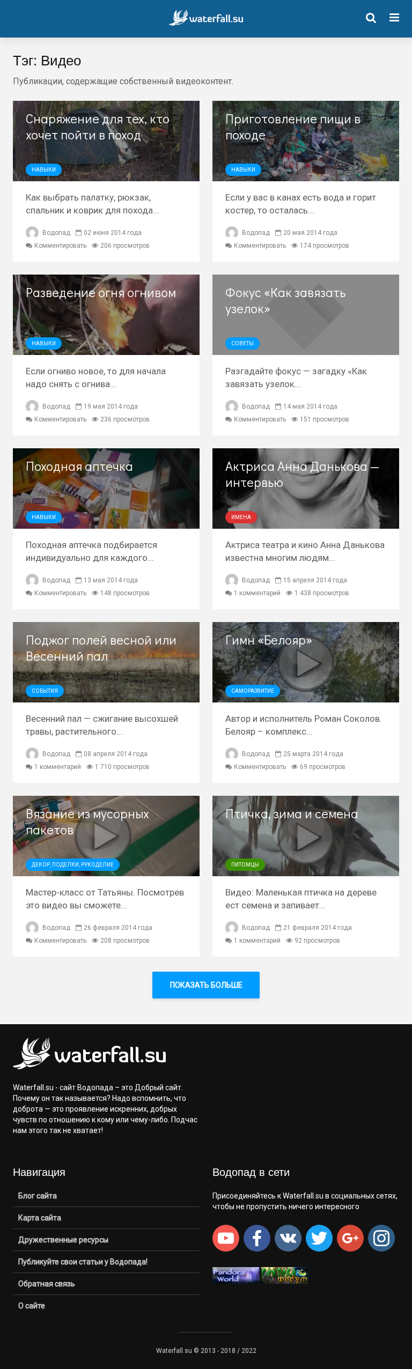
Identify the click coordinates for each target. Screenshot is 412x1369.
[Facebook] (257, 1238)
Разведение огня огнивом (101, 292)
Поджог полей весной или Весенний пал (101, 648)
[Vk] (288, 1238)
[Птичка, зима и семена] (305, 835)
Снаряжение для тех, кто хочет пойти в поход (98, 126)
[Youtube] (225, 1238)
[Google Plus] (350, 1238)
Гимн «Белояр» (268, 640)
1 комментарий (257, 593)
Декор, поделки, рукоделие (73, 865)
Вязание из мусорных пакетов (87, 821)
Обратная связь (46, 1283)
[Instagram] (381, 1238)
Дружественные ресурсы (63, 1239)
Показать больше (206, 985)
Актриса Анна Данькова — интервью (302, 474)
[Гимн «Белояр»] (305, 661)
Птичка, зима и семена (291, 813)
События (45, 691)
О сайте (31, 1305)
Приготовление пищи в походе (292, 126)
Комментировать (60, 245)
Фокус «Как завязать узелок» (285, 300)
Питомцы (245, 865)
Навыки (44, 170)
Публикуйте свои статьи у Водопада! (83, 1261)
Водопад (55, 232)
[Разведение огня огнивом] (106, 314)
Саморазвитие (252, 691)
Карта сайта (39, 1217)
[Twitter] (319, 1238)
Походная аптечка (79, 466)
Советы (242, 343)
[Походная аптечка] (106, 488)
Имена (241, 517)
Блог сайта (37, 1196)
